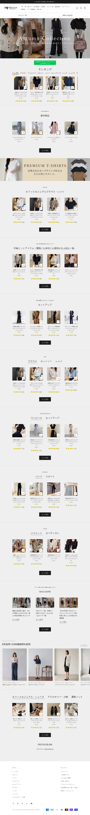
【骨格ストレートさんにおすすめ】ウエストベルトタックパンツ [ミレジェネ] (19, 500)
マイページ (64, 771)
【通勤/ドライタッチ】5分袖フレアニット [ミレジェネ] (52, 94)
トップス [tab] (15, 73)
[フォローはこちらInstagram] (18, 803)
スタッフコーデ (65, 6)
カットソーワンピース (36, 137)
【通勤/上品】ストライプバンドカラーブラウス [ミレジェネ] (53, 385)
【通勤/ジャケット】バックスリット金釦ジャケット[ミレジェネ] (18, 556)
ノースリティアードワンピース (71, 138)
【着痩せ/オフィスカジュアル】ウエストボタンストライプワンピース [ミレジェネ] (36, 442)
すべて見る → (84, 645)
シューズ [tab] (72, 73)
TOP (22, 6)
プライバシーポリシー (68, 784)
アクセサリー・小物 (58, 697)
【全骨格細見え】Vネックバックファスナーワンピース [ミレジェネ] (53, 441)
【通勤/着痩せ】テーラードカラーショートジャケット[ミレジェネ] (53, 556)
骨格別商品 (57, 6)
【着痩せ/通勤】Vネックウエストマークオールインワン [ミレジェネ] (19, 328)
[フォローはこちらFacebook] (13, 803)
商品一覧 (39, 9)
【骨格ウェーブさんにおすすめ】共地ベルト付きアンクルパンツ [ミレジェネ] (53, 500)
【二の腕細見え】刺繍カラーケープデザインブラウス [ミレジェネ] (71, 215)
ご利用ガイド (65, 775)
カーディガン (52, 533)
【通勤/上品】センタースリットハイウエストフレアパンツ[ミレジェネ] (36, 500)
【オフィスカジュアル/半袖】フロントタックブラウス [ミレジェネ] (19, 215)
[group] (45, 38)
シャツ (58, 361)
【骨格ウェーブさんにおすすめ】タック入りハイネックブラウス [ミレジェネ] (20, 94)
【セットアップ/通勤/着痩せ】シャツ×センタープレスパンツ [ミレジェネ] (54, 328)
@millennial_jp (48, 749)
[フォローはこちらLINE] (31, 803)
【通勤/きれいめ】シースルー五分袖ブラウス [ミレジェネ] (68, 94)
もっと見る (45, 150)
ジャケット (36, 533)
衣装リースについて (67, 791)
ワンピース (36, 418)
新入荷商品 (36, 6)
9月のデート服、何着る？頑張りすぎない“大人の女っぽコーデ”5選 (44, 613)
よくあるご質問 (66, 778)
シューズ (15, 794)
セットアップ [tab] (56, 73)
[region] (45, 38)
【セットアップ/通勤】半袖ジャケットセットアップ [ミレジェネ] (71, 328)
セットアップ (52, 418)
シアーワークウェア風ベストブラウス (53, 138)
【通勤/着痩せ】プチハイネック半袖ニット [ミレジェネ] (53, 271)
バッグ (14, 791)
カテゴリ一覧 (50, 6)
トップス (15, 771)
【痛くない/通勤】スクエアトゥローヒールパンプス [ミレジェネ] (36, 720)
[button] (19, 101)
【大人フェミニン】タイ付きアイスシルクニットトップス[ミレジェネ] (71, 271)
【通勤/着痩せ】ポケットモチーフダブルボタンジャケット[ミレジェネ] (36, 556)
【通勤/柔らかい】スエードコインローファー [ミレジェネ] (53, 720)
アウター (15, 787)
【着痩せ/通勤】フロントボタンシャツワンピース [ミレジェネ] (18, 441)
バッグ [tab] (64, 73)
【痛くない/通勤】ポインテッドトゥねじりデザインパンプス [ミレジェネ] (71, 720)
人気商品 (43, 6)
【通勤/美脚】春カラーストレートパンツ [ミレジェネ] (71, 499)
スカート (50, 476)
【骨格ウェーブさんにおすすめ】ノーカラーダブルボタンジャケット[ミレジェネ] (71, 557)
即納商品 (23, 9)
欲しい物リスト (28, 6)
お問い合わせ (65, 781)
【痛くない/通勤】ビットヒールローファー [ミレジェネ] (18, 720)
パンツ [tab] (47, 73)
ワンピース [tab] (32, 73)
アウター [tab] (23, 73)
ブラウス (32, 361)
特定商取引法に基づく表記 (69, 787)
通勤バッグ (77, 697)
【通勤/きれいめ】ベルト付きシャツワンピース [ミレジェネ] (71, 441)
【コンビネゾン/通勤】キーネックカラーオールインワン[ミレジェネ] (36, 328)
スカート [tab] (40, 73)
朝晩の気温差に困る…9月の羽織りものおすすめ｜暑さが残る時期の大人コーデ (21, 613)
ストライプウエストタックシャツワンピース (19, 138)
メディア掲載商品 (31, 9)
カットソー (46, 361)
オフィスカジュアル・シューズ (28, 697)
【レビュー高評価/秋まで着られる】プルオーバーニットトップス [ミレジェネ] (36, 94)
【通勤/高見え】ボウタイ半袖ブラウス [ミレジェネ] (71, 384)
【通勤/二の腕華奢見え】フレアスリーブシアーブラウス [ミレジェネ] (53, 215)
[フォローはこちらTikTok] (27, 803)
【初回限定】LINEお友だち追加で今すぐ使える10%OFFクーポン (45, 62)
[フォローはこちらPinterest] (22, 803)
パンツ (38, 476)
